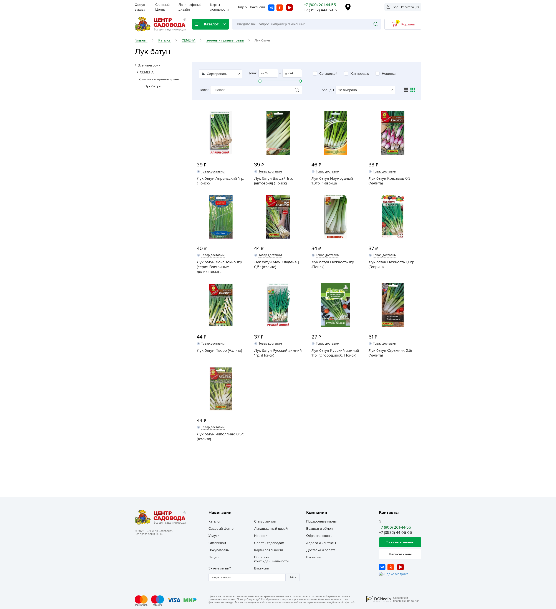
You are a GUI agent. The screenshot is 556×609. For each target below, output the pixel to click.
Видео (242, 7)
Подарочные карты (321, 521)
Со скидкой (328, 73)
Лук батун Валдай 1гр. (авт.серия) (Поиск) (273, 181)
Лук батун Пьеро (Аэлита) (219, 350)
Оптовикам (217, 543)
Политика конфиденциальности (271, 559)
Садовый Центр (220, 528)
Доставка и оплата (320, 550)
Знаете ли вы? (219, 568)
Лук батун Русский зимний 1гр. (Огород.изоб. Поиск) (335, 353)
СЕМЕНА (147, 72)
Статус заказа (265, 521)
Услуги (213, 536)
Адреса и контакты (321, 543)
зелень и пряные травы (160, 79)
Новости (260, 536)
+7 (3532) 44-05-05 (320, 10)
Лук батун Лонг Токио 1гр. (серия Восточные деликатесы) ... (220, 267)
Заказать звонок (400, 542)
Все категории (149, 65)
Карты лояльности (268, 550)
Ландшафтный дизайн (271, 528)
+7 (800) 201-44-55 (320, 4)
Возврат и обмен (319, 528)
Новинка (388, 73)
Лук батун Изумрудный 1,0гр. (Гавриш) (332, 181)
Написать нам (400, 554)
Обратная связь (318, 536)
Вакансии (257, 7)
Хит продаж (360, 73)
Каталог (214, 521)
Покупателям (218, 550)
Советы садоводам (269, 543)
